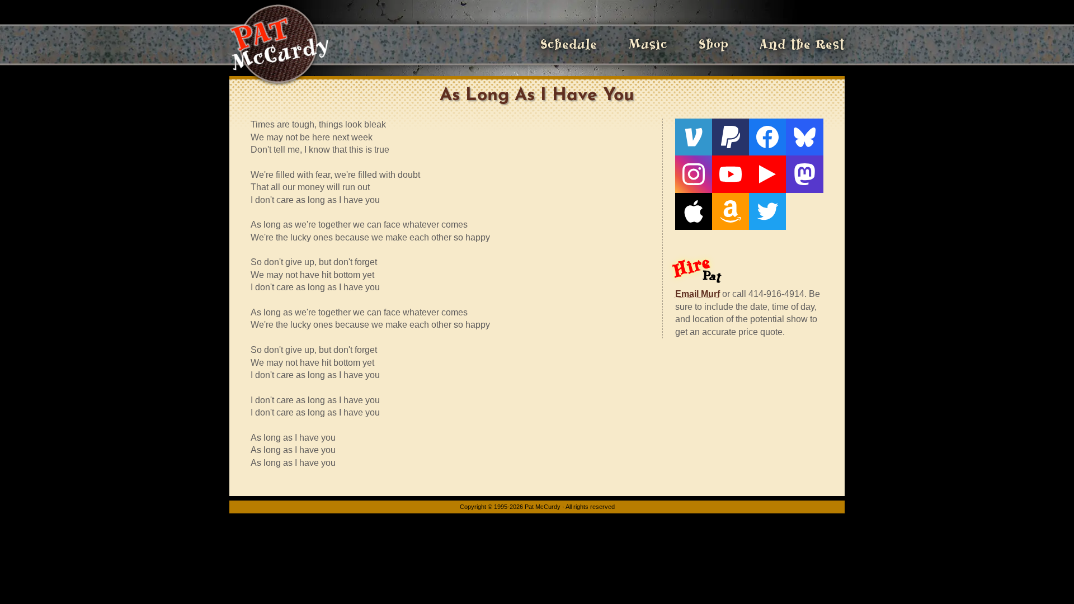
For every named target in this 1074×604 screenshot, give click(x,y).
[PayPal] (730, 137)
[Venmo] (693, 137)
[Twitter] (767, 211)
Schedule (568, 44)
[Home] (278, 45)
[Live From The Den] (767, 173)
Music (647, 44)
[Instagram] (693, 173)
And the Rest (802, 44)
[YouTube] (730, 173)
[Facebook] (767, 137)
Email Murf (697, 294)
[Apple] (693, 211)
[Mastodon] (804, 173)
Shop (713, 44)
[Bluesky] (804, 137)
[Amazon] (730, 211)
